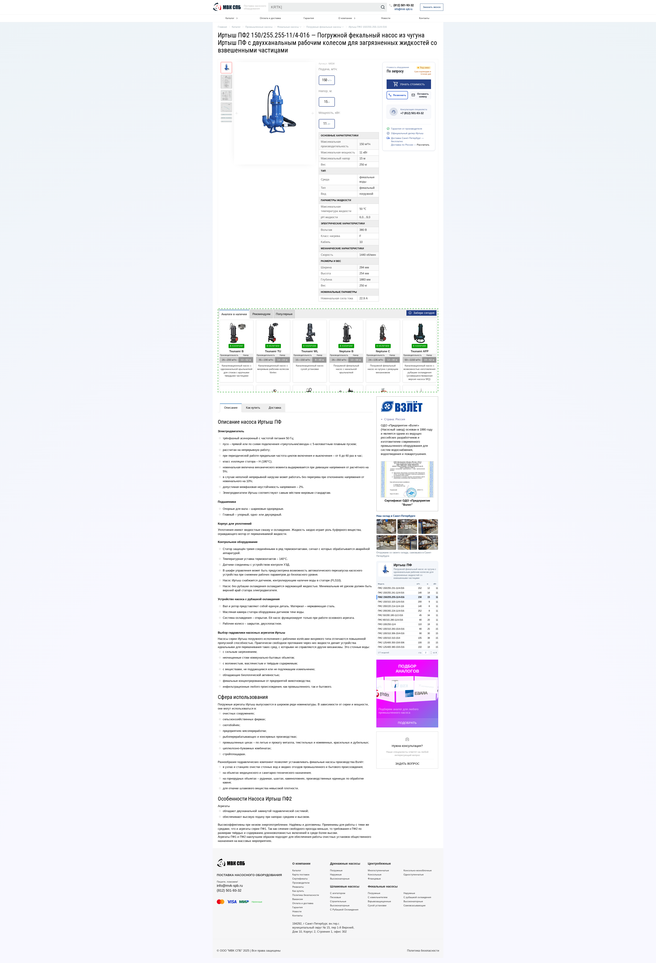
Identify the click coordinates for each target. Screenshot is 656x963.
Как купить (253, 407)
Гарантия (309, 18)
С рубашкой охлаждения (417, 897)
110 (420, 624)
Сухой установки (377, 905)
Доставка (275, 407)
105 (420, 638)
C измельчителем (377, 897)
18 (428, 624)
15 (428, 597)
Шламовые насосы (344, 886)
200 (420, 601)
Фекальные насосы (383, 886)
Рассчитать (423, 144)
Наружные (336, 874)
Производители (301, 882)
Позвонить (399, 95)
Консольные (374, 874)
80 (420, 620)
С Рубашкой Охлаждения (344, 909)
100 (420, 642)
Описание (230, 407)
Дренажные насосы (345, 863)
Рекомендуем (261, 314)
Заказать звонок (432, 7)
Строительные (338, 901)
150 (420, 597)
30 (428, 633)
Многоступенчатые (378, 870)
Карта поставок (300, 874)
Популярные (284, 314)
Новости (385, 18)
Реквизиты (298, 886)
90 (420, 633)
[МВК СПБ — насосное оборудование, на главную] (227, 7)
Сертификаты (300, 878)
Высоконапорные (340, 878)
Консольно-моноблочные (418, 870)
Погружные (336, 870)
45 (420, 615)
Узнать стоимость (412, 84)
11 (437, 588)
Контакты (424, 18)
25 (428, 629)
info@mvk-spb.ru (403, 9)
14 (428, 592)
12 (428, 588)
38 (428, 638)
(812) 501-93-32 (403, 5)
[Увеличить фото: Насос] (274, 113)
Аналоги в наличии (234, 314)
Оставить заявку (423, 95)
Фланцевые (374, 878)
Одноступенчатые (414, 874)
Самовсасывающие (415, 905)
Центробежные (379, 863)
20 (428, 620)
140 (420, 592)
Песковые (335, 897)
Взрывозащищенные (379, 901)
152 (420, 588)
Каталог (296, 870)
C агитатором (337, 893)
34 (428, 615)
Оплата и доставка (270, 18)
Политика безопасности (305, 895)
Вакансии (297, 899)
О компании (301, 863)
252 (420, 611)
